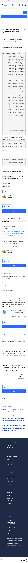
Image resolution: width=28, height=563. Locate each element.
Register (9, 445)
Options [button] (26, 23)
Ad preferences (11, 533)
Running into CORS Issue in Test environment (13, 425)
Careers (9, 484)
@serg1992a (7, 273)
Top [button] (2, 559)
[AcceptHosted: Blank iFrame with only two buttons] (19, 218)
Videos (8, 462)
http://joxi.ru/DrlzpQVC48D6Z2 (10, 246)
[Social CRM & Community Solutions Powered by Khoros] (24, 560)
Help (20, 5)
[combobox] (14, 13)
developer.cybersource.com (20, 0)
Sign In (22, 5)
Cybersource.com (11, 476)
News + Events (10, 481)
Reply (14, 211)
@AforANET (14, 341)
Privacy (9, 530)
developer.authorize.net (7, 0)
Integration (4, 23)
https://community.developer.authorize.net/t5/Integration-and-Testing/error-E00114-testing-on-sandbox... (13, 233)
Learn (8, 459)
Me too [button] (7, 191)
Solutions (9, 464)
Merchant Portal (11, 447)
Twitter (8, 495)
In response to (21, 313)
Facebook (9, 498)
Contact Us (10, 478)
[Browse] (25, 5)
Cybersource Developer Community (4, 5)
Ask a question (14, 16)
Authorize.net (16, 527)
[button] (5, 206)
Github (8, 500)
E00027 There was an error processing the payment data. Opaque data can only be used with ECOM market (13, 420)
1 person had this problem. (9, 189)
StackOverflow (10, 503)
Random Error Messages (8, 415)
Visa (8, 527)
